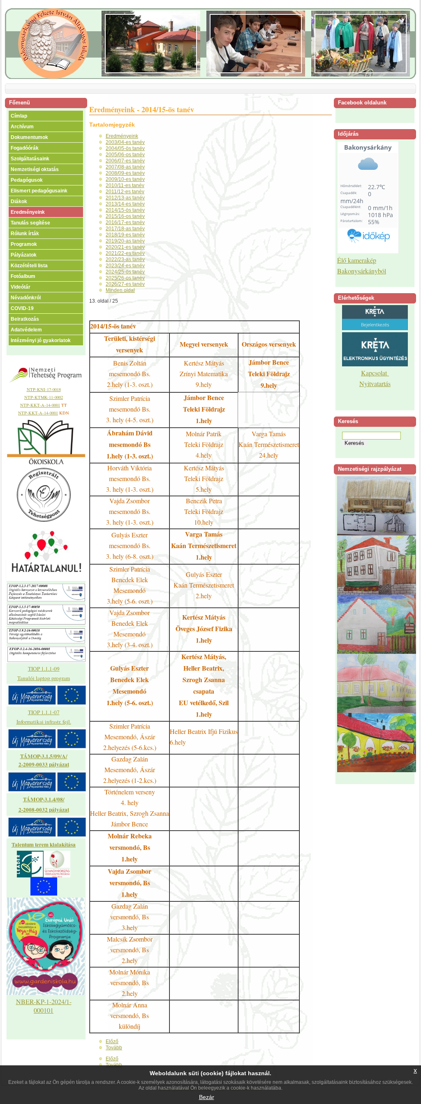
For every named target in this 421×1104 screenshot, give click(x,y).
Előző (112, 1041)
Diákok (19, 201)
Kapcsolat (375, 372)
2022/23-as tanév (125, 259)
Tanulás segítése (30, 223)
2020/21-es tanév (125, 247)
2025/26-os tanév (125, 278)
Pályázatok (24, 255)
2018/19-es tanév (125, 235)
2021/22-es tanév (125, 253)
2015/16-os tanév (125, 216)
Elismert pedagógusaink (39, 191)
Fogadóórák (25, 148)
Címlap (19, 116)
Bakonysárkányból (361, 270)
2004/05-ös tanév (125, 148)
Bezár (206, 1097)
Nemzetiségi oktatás (35, 169)
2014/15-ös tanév (125, 210)
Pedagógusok (27, 180)
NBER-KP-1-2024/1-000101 (44, 1005)
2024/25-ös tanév (125, 272)
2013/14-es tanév (125, 204)
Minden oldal (120, 290)
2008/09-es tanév (125, 173)
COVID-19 (22, 308)
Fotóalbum (23, 276)
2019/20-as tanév (125, 241)
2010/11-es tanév (125, 185)
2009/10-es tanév (125, 179)
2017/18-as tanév (125, 228)
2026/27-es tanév (125, 284)
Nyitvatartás (375, 383)
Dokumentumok (29, 137)
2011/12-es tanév (125, 191)
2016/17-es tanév (125, 222)
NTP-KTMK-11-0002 (43, 397)
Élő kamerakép (356, 260)
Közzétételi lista (29, 265)
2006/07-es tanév (125, 161)
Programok (24, 244)
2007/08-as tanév (125, 167)
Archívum (22, 127)
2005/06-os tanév (125, 154)
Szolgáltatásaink (30, 159)
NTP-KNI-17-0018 (44, 389)
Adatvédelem (26, 330)
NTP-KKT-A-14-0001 (40, 405)
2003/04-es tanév (125, 142)
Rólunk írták (25, 233)
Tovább (114, 1048)
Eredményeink (28, 212)
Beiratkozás (25, 319)
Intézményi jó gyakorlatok (41, 340)
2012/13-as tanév (125, 198)
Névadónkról (26, 298)
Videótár (20, 287)
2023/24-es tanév (125, 265)
